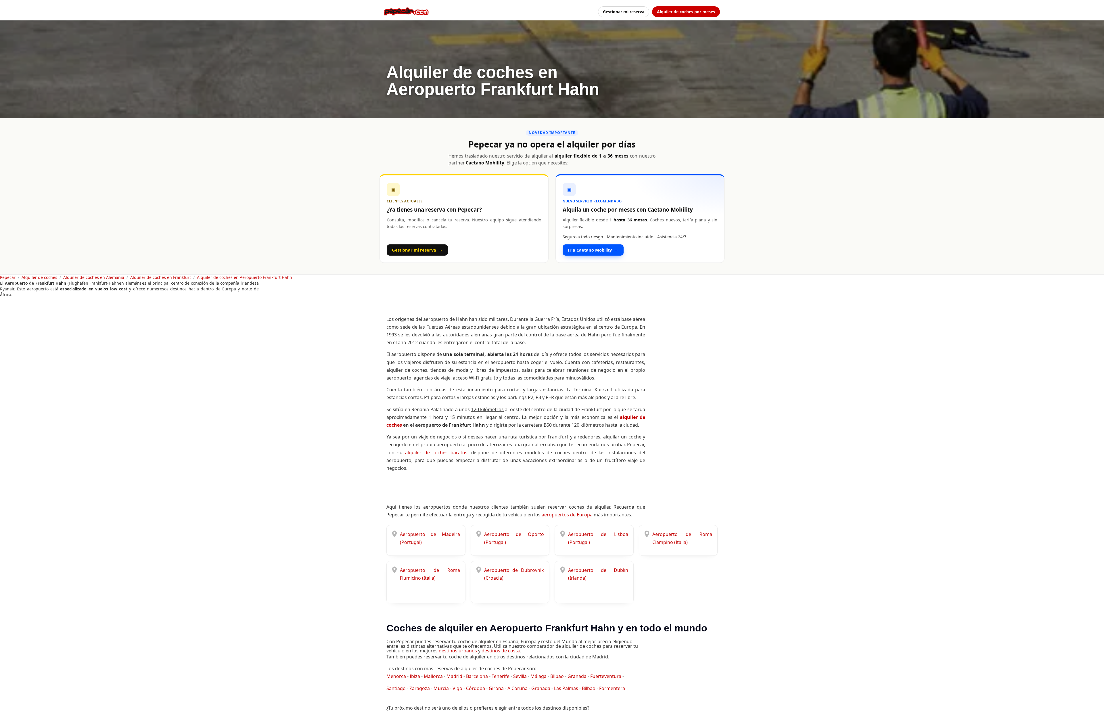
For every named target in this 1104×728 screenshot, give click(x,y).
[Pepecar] (406, 11)
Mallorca (433, 676)
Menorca (396, 676)
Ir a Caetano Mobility (593, 250)
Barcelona (477, 676)
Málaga (538, 676)
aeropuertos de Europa (567, 514)
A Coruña (517, 688)
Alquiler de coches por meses (686, 11)
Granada (577, 676)
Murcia (441, 688)
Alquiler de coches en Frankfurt (160, 277)
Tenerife (500, 676)
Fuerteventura (605, 676)
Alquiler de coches (39, 277)
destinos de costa (501, 650)
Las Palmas (566, 688)
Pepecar (8, 277)
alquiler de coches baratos (436, 452)
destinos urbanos (458, 650)
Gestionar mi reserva (623, 11)
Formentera (612, 688)
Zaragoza (419, 688)
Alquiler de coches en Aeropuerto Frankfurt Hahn (244, 277)
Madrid (454, 676)
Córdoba (475, 688)
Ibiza (415, 676)
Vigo (457, 688)
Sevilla (520, 676)
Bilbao (557, 676)
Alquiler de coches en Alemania (93, 277)
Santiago (396, 688)
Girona (496, 688)
